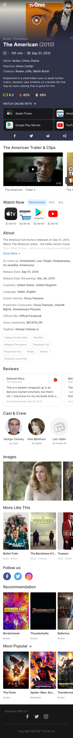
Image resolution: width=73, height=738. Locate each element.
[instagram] (29, 579)
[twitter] (18, 579)
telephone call (41, 344)
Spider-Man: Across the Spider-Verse (43, 692)
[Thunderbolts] (43, 611)
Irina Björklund (36, 439)
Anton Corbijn (24, 66)
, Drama (34, 60)
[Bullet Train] (16, 531)
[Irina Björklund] (36, 426)
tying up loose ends (15, 358)
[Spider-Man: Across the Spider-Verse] (43, 670)
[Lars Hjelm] (59, 426)
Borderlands (11, 633)
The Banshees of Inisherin (43, 553)
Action (16, 60)
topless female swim (16, 337)
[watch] (37, 20)
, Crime (24, 60)
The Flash (9, 692)
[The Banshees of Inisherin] (43, 531)
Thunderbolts (39, 633)
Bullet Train (10, 553)
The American (20, 38)
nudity (30, 351)
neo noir (38, 337)
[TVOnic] (36, 4)
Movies (7, 38)
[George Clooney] (13, 426)
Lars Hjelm (59, 439)
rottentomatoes (18, 401)
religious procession (15, 344)
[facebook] (7, 579)
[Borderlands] (16, 611)
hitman (44, 351)
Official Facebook (30, 315)
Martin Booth (41, 71)
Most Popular (15, 646)
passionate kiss (12, 351)
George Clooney (14, 439)
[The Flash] (16, 670)
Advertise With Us (16, 711)
